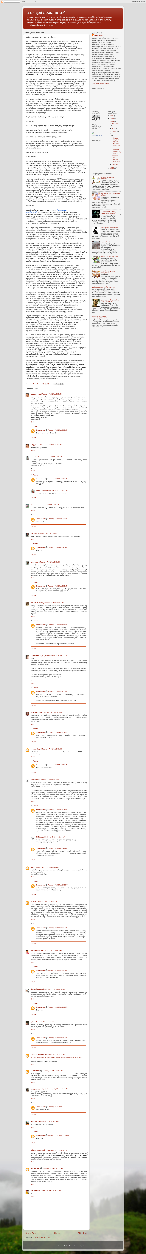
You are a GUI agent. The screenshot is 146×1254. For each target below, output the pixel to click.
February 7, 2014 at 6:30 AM (50, 562)
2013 (112, 168)
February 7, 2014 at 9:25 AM (58, 809)
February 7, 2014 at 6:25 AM (50, 505)
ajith (32, 1022)
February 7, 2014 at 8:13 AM (57, 655)
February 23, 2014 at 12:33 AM (58, 1135)
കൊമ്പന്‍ (34, 533)
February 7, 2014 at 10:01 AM (48, 867)
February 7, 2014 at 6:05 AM (58, 430)
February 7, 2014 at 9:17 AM (50, 779)
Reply (33, 422)
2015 (112, 118)
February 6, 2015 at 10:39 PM (51, 1190)
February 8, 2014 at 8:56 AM (58, 1038)
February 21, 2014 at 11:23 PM (57, 1089)
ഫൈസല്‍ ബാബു (37, 603)
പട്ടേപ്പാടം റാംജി (36, 394)
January (115, 164)
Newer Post (30, 1233)
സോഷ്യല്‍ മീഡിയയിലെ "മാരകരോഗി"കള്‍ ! (110, 300)
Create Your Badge (97, 135)
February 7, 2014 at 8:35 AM (52, 712)
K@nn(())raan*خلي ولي (39, 655)
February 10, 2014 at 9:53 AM (53, 1071)
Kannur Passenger (37, 1054)
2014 (112, 121)
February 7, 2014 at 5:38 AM (52, 445)
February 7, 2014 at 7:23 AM (54, 603)
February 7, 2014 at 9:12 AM (58, 765)
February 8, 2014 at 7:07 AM (44, 1022)
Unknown (34, 867)
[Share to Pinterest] (63, 384)
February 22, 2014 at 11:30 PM (48, 1121)
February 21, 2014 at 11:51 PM (58, 1107)
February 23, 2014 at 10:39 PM (56, 1150)
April (114, 128)
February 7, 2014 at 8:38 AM (52, 749)
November (115, 124)
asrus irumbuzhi (36, 457)
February (115, 134)
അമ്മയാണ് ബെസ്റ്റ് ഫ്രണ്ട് (110, 256)
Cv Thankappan (36, 712)
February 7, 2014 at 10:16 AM (58, 885)
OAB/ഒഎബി (35, 779)
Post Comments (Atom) (43, 1237)
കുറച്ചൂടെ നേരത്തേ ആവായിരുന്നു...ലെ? (99, 317)
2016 (112, 116)
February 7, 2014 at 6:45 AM (58, 547)
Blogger (85, 1246)
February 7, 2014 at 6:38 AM (58, 586)
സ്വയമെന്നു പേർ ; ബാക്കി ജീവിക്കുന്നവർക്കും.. (116, 142)
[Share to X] (59, 384)
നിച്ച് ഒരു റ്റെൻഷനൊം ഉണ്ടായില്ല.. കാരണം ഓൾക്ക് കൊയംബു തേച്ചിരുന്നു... (58, 1057)
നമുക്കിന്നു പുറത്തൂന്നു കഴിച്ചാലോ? (109, 271)
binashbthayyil (36, 749)
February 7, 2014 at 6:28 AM (58, 519)
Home (57, 1233)
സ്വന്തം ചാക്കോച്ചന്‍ (38, 1150)
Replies (35, 426)
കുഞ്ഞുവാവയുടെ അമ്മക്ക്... (107, 178)
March (114, 131)
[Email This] (55, 384)
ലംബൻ (33, 902)
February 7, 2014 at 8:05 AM (58, 624)
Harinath (34, 1121)
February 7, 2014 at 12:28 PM (55, 989)
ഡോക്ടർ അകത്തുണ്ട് (45, 12)
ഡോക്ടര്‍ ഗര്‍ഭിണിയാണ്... (110, 227)
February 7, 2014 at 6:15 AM (53, 457)
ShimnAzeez (40, 430)
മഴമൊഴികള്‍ (105, 242)
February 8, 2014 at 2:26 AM (55, 837)
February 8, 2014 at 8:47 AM (58, 928)
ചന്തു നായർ (35, 562)
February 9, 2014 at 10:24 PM (55, 1054)
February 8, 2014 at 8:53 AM (58, 970)
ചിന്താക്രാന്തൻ (36, 950)
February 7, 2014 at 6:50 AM (58, 490)
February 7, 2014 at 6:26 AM (58, 479)
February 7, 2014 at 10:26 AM (47, 902)
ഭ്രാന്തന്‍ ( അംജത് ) (38, 989)
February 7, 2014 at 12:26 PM (52, 950)
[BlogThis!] (57, 384)
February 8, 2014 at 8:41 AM (58, 848)
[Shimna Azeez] (93, 133)
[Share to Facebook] (61, 384)
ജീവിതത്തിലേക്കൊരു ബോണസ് (116, 151)
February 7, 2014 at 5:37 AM (52, 394)
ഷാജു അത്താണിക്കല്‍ (38, 1089)
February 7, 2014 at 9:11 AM (57, 732)
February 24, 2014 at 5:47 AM (53, 1168)
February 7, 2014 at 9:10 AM (58, 691)
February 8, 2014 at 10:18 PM (58, 1007)
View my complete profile (100, 83)
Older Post (82, 1233)
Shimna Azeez (96, 131)
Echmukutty (35, 505)
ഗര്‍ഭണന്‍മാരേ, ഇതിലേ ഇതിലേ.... (116, 158)
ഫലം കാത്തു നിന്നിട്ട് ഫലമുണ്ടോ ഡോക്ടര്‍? (108, 212)
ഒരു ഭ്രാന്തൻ (35, 1190)
